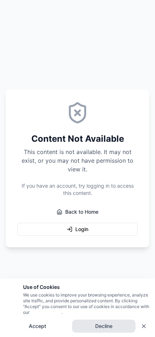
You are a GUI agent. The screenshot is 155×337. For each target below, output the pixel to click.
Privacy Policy (45, 312)
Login (81, 229)
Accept (37, 326)
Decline (103, 326)
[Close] (143, 326)
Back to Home (81, 212)
